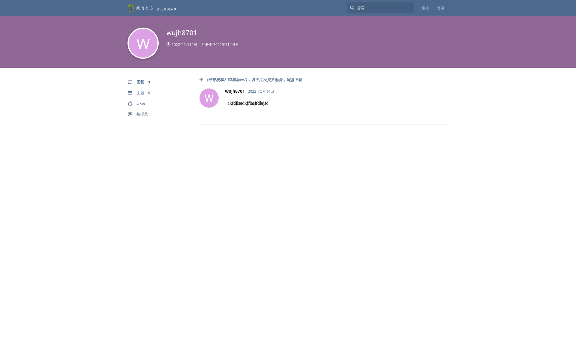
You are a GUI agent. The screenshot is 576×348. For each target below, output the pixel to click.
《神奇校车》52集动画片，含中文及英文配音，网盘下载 (253, 79)
